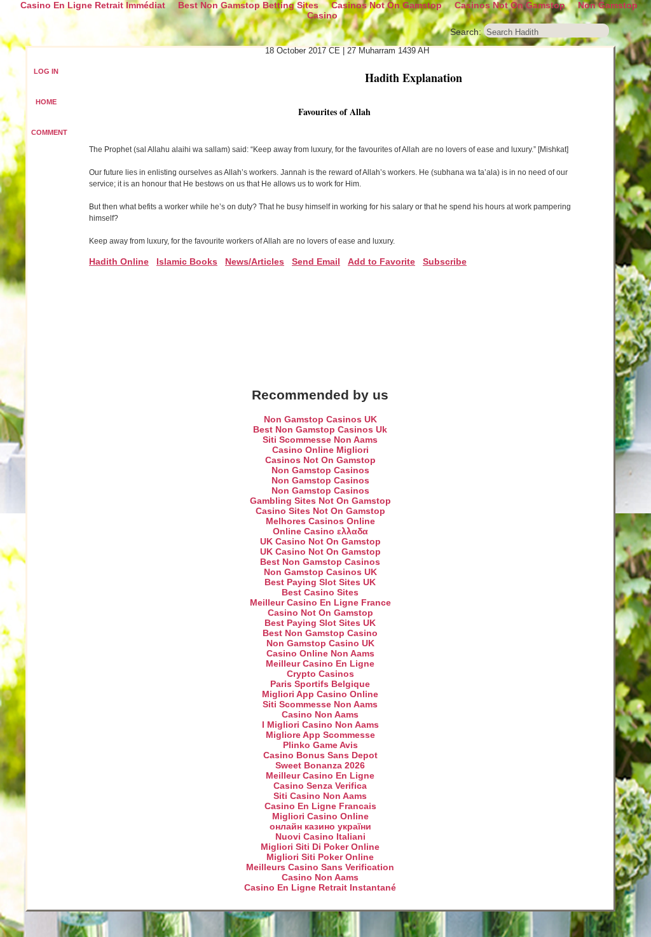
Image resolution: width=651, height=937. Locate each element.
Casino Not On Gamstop (320, 612)
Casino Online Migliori (320, 450)
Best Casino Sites (320, 592)
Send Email (316, 261)
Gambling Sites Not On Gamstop (320, 501)
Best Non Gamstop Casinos (320, 562)
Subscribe (445, 261)
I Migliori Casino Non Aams (320, 724)
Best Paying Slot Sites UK (320, 582)
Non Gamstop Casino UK (320, 643)
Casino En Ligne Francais (320, 806)
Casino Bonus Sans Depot (320, 755)
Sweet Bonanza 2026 (320, 765)
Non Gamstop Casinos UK (320, 419)
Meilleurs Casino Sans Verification (320, 867)
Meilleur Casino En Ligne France (320, 602)
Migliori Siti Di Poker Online (320, 847)
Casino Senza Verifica (320, 786)
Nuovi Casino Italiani (320, 836)
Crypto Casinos (320, 674)
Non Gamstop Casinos (320, 470)
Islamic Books (186, 261)
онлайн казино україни (320, 826)
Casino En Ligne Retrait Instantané (320, 887)
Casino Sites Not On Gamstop (320, 511)
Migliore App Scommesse (320, 735)
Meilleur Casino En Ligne (320, 663)
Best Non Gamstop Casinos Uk (320, 429)
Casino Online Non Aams (320, 653)
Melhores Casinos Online (320, 521)
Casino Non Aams (320, 714)
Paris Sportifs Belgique (320, 684)
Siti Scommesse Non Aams (320, 439)
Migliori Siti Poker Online (320, 857)
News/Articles (254, 261)
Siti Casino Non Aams (320, 796)
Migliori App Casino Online (320, 694)
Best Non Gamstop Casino (320, 633)
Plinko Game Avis (320, 745)
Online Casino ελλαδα (320, 531)
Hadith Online (119, 261)
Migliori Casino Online (320, 816)
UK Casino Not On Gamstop (320, 541)
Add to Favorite (381, 261)
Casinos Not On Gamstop (320, 460)
